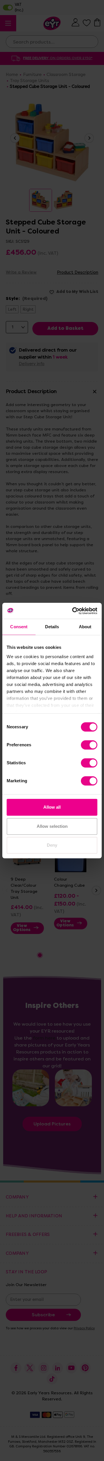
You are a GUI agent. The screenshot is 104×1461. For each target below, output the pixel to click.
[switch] (89, 744)
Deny (52, 845)
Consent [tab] (18, 626)
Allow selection (52, 826)
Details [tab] (52, 626)
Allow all (52, 807)
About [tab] (85, 626)
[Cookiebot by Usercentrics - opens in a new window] (73, 611)
